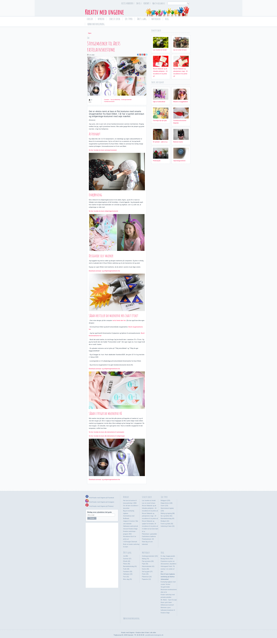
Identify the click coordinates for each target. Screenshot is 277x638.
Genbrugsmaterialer (126, 99)
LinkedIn (142, 54)
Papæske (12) (146, 579)
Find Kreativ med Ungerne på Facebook (101, 497)
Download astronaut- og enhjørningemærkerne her (104, 271)
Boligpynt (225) (165, 500)
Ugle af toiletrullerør (159, 101)
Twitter (146, 54)
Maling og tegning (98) (168, 513)
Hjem (89, 33)
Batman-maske (178, 142)
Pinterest (144, 54)
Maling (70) (145, 558)
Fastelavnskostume (109, 101)
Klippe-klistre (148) (166, 503)
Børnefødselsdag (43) (167, 518)
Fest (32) (126, 576)
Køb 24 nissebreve (158, 3)
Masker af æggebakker (180, 101)
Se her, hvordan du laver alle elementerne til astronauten (107, 432)
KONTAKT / (147, 3)
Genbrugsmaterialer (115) (150, 556)
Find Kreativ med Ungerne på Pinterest (101, 506)
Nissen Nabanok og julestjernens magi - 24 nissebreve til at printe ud (150, 516)
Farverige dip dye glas (160, 120)
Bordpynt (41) (165, 521)
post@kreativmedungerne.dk (154, 635)
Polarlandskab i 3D (148, 539)
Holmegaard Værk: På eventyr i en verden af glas (168, 569)
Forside (90, 19)
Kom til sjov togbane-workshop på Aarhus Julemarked (168, 576)
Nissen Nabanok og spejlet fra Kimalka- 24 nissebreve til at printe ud (150, 523)
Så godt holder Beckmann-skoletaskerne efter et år (169, 589)
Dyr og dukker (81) (166, 516)
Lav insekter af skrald (160, 50)
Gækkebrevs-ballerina (149, 536)
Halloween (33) (127, 574)
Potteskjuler (156, 161)
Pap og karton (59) (148, 561)
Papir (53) (145, 564)
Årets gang (142, 19)
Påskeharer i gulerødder (149, 534)
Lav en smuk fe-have (180, 50)
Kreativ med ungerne (104, 12)
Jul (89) (125, 556)
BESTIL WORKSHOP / (127, 3)
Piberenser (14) (146, 576)
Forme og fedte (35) (167, 523)
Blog (167, 19)
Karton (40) (145, 569)
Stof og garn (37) (147, 571)
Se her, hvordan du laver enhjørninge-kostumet (103, 211)
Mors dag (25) (127, 579)
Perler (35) (145, 574)
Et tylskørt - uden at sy (160, 142)
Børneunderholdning (96, 24)
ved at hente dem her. (119, 320)
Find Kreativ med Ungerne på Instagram (101, 502)
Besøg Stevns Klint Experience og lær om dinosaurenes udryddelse (168, 561)
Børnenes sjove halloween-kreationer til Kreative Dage (168, 610)
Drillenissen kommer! (167, 605)
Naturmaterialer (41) (148, 566)
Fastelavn (106, 99)
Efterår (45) (126, 561)
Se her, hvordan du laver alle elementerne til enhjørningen (107, 436)
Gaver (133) (164, 505)
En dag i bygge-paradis (168, 556)
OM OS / (139, 3)
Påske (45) (126, 564)
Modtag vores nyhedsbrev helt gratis (99, 512)
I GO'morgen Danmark (130, 541)
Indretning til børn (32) (167, 526)
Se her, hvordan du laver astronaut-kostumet (103, 150)
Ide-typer (128, 19)
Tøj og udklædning (115, 99)
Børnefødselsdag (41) (130, 566)
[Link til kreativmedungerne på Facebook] (87, 497)
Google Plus (140, 54)
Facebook (138, 54)
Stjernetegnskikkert (179, 161)
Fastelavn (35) (127, 571)
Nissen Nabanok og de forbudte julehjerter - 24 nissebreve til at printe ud (150, 508)
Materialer (155, 19)
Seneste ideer (114, 19)
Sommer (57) (127, 558)
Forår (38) (126, 569)
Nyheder (101, 19)
